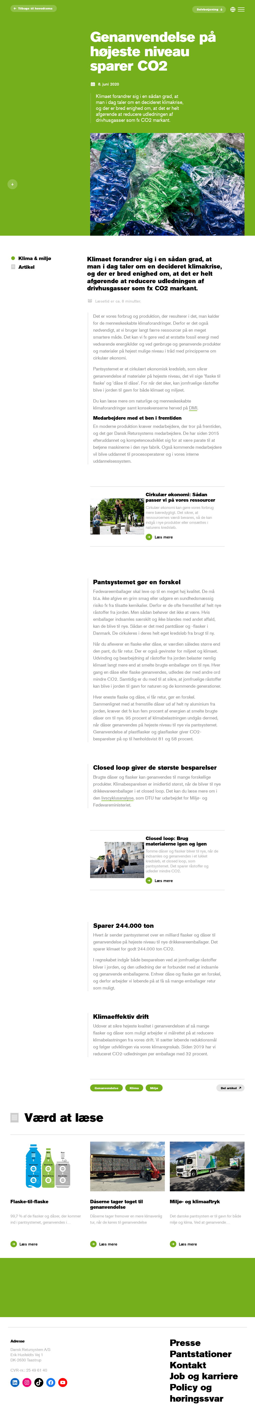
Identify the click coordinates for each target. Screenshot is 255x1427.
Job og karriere (204, 1376)
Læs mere (163, 537)
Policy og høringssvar (196, 1393)
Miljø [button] (154, 1088)
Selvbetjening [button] (207, 9)
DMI (193, 407)
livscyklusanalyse (117, 798)
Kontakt (188, 1365)
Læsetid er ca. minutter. (118, 301)
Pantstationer (201, 1354)
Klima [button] (134, 1088)
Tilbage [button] (35, 8)
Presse (185, 1343)
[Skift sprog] (232, 8)
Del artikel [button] (229, 1088)
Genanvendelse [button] (106, 1088)
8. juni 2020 (108, 84)
